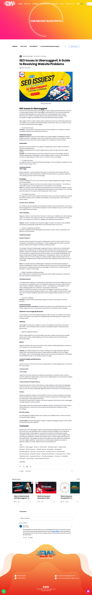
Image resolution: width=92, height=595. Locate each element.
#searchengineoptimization (42, 458)
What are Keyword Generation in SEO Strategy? (43, 497)
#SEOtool (36, 447)
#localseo (33, 451)
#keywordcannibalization (48, 454)
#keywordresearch (31, 449)
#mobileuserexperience (48, 456)
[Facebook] (44, 587)
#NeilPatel (22, 447)
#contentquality (41, 451)
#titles (68, 454)
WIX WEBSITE (34, 46)
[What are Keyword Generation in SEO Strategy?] (46, 487)
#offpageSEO (58, 449)
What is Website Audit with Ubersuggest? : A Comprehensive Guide (21, 497)
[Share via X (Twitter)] (23, 466)
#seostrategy (30, 458)
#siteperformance (51, 451)
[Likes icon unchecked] (24, 538)
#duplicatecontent (24, 456)
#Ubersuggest (29, 447)
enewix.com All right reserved (48, 589)
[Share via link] (30, 466)
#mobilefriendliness (24, 451)
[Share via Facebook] (20, 466)
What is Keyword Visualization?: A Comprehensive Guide (68, 497)
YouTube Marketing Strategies (49, 46)
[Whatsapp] (48, 587)
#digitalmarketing (41, 449)
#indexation (22, 458)
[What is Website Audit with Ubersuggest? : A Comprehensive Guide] (22, 487)
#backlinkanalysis (52, 447)
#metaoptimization (60, 454)
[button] (55, 3)
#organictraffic (62, 447)
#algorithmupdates (35, 454)
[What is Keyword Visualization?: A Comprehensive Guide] (69, 487)
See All (78, 479)
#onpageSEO (50, 449)
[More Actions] (72, 526)
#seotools (57, 456)
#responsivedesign (24, 454)
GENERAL (15, 46)
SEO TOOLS (23, 46)
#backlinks (22, 449)
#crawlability (64, 456)
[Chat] (3, 591)
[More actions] (72, 56)
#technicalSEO (43, 447)
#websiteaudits (61, 451)
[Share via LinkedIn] (27, 466)
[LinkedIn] (46, 587)
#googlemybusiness (35, 456)
